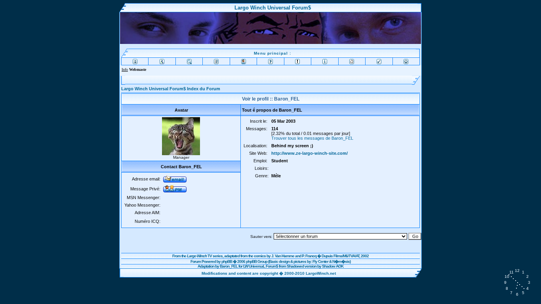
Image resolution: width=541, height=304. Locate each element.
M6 (345, 256)
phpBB (226, 261)
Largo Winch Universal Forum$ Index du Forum (170, 88)
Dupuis (327, 256)
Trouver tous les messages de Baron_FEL (312, 138)
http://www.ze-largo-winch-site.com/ (309, 153)
